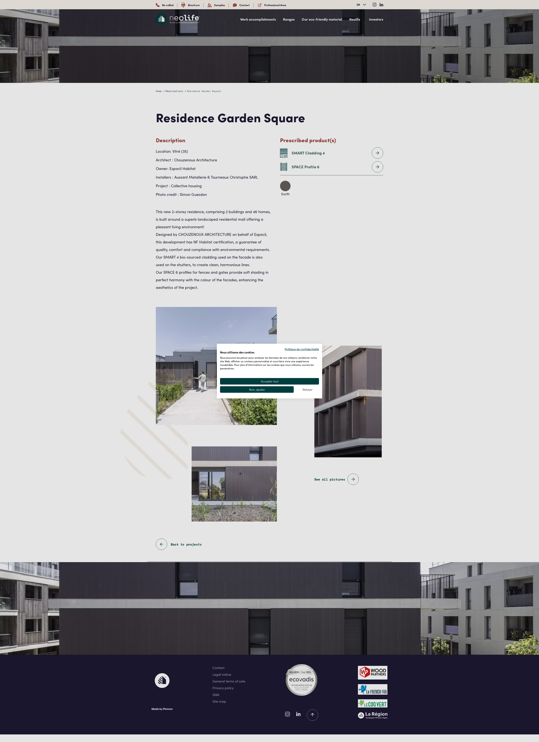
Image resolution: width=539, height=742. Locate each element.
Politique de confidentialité (302, 349)
